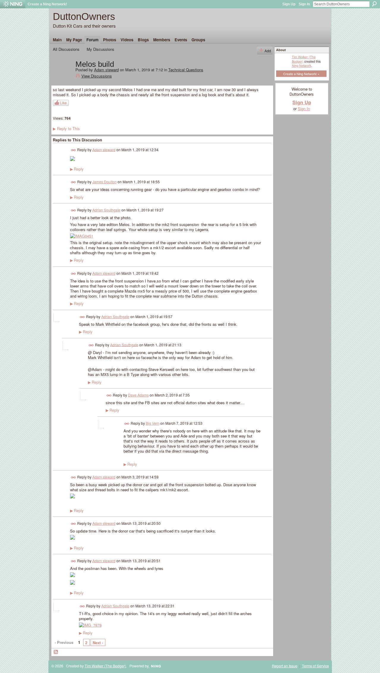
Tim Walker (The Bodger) (304, 58)
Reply (76, 169)
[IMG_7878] (90, 625)
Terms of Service (315, 666)
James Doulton (104, 181)
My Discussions (100, 49)
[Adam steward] (62, 76)
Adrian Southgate (106, 209)
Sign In (304, 4)
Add (268, 50)
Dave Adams (138, 394)
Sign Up (288, 4)
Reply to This (66, 128)
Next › (98, 642)
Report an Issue (284, 666)
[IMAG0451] (81, 236)
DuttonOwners (84, 16)
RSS (56, 652)
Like (63, 102)
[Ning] (12, 4)
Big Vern (152, 423)
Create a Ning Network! (47, 4)
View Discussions (96, 76)
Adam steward (106, 69)
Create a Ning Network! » (301, 73)
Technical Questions (185, 69)
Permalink (73, 150)
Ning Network (301, 65)
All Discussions (66, 49)
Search (374, 4)
